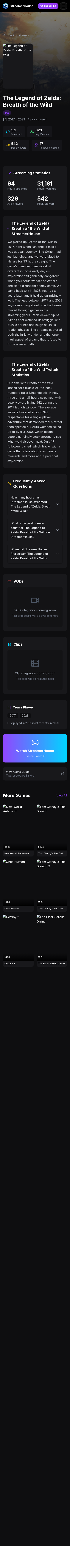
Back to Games (18, 35)
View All (62, 795)
